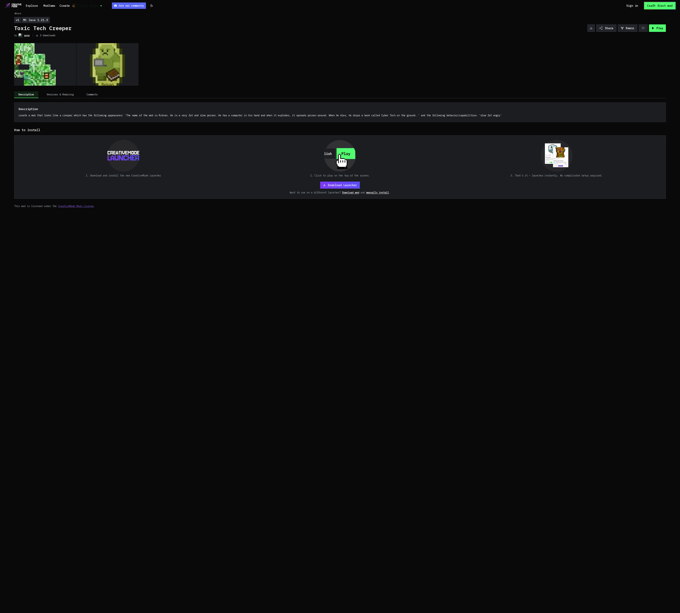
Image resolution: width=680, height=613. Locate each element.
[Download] (591, 28)
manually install (377, 192)
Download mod (350, 192)
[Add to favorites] (643, 28)
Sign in (632, 5)
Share (609, 28)
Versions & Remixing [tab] (60, 94)
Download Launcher (342, 185)
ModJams (49, 5)
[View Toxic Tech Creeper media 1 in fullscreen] (45, 64)
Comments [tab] (92, 94)
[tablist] (340, 94)
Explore (32, 5)
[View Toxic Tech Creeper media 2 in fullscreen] (107, 64)
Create (65, 5)
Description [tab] (26, 94)
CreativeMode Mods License (76, 206)
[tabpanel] (340, 155)
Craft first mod (660, 5)
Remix (630, 28)
